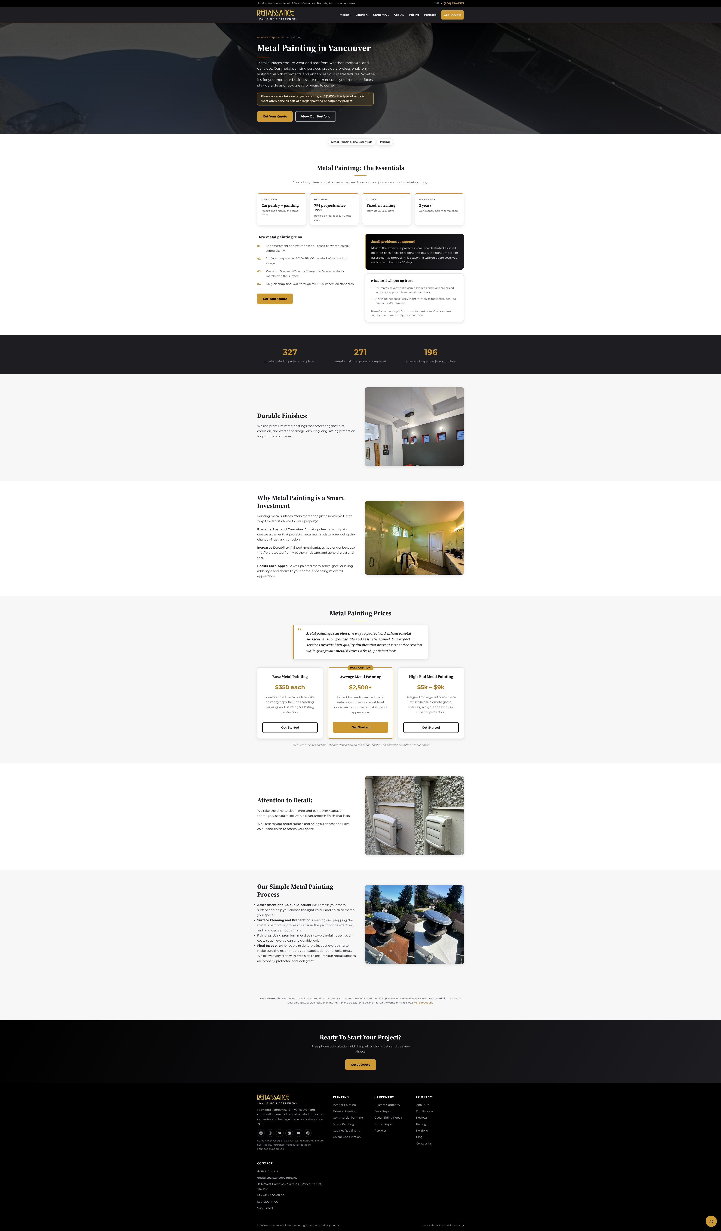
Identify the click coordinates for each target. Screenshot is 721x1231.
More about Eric (423, 1002)
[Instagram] (270, 1133)
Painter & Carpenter (269, 37)
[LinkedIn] (289, 1133)
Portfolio (430, 15)
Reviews (422, 1117)
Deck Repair (382, 1111)
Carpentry (380, 15)
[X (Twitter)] (280, 1133)
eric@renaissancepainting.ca (277, 1177)
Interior (344, 15)
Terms (335, 1225)
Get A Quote (452, 15)
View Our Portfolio (315, 116)
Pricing (414, 15)
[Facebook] (261, 1133)
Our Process (424, 1111)
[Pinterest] (308, 1133)
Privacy (326, 1225)
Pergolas (380, 1130)
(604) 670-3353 (454, 3)
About (398, 15)
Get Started (290, 727)
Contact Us (423, 1143)
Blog (419, 1137)
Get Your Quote (275, 116)
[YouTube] (298, 1133)
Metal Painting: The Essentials (351, 141)
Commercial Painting (348, 1117)
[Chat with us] (711, 1221)
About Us (422, 1105)
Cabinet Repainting (346, 1130)
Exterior (361, 15)
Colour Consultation (347, 1137)
